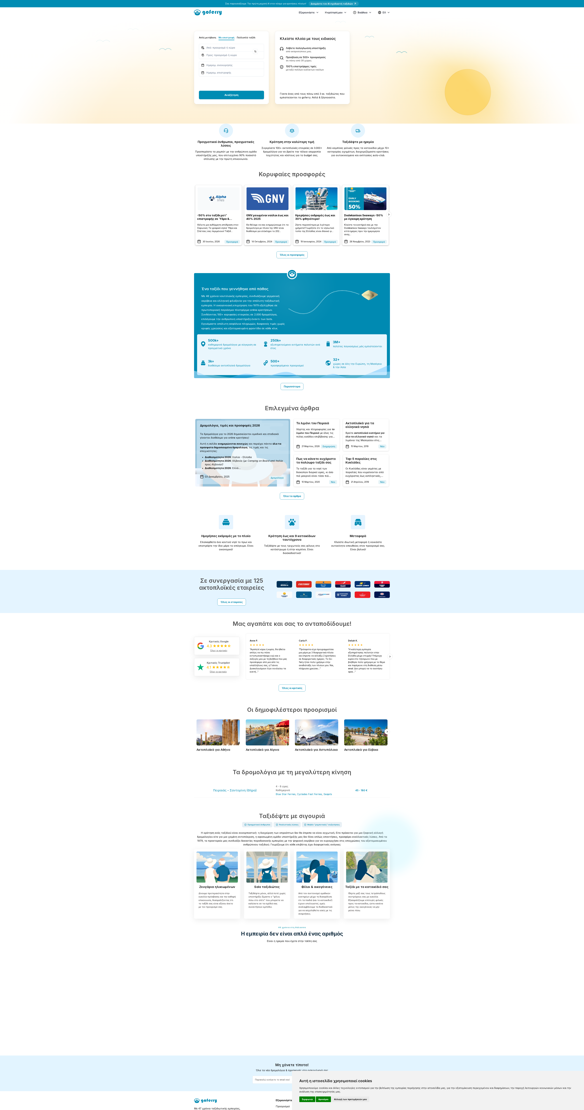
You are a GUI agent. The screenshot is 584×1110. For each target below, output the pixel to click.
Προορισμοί (283, 1106)
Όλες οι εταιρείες (232, 602)
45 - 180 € (361, 790)
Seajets (327, 794)
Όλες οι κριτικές (292, 688)
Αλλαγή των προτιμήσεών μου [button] (350, 1099)
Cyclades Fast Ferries (309, 794)
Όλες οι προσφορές (292, 254)
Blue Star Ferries (285, 794)
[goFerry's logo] (209, 12)
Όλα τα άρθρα (292, 496)
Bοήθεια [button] (362, 12)
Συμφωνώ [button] (307, 1099)
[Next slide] (389, 214)
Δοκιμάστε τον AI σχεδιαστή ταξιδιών (332, 3)
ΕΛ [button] (384, 12)
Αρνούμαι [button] (323, 1099)
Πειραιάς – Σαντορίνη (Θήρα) (235, 790)
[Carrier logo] (284, 584)
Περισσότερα (292, 386)
